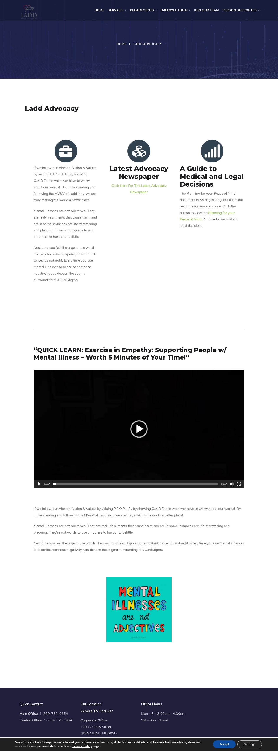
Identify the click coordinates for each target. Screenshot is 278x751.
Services (116, 10)
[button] (139, 429)
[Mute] (232, 484)
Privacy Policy (82, 746)
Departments (142, 10)
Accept (224, 744)
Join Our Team (206, 10)
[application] (139, 429)
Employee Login (174, 10)
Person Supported (239, 10)
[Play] (39, 484)
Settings (249, 744)
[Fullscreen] (239, 484)
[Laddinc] (29, 12)
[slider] (135, 484)
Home (99, 10)
